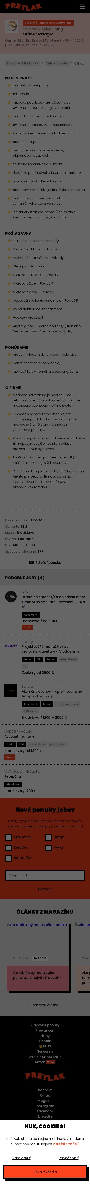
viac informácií (66, 1144)
